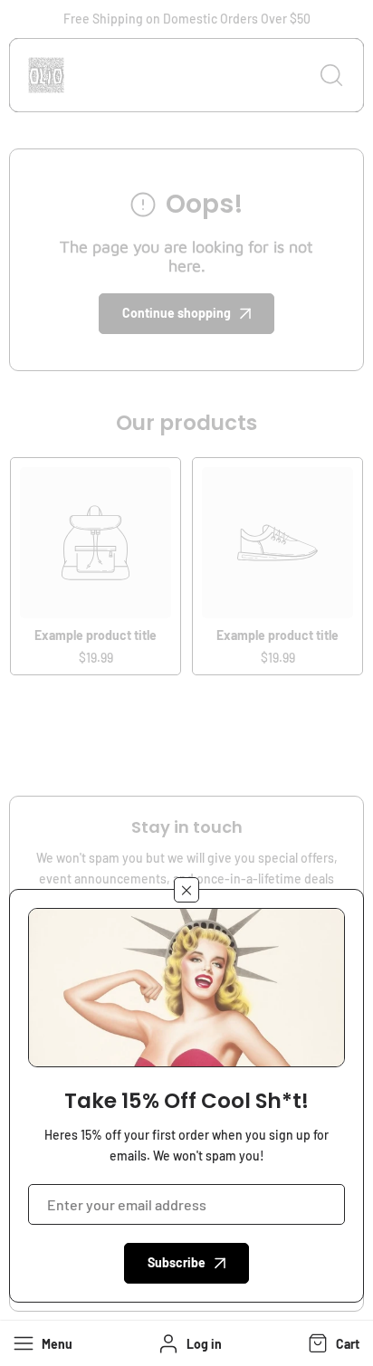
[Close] (186, 890)
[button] (331, 1343)
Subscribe (177, 1262)
